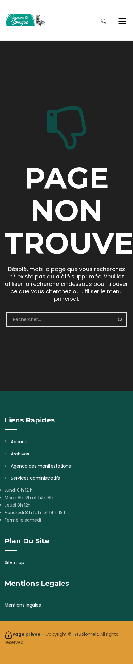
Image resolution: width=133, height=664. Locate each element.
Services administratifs (35, 478)
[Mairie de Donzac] (25, 20)
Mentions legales (23, 605)
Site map (14, 562)
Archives (20, 454)
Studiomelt (86, 634)
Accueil (19, 442)
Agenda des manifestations (41, 466)
